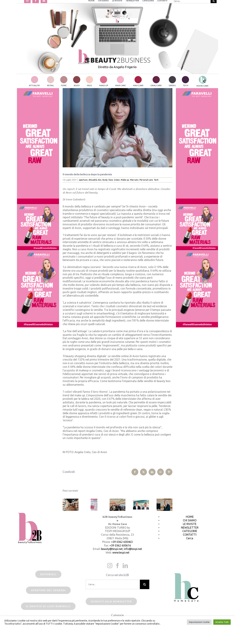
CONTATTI (189, 534)
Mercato (134, 180)
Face (111, 180)
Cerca (189, 538)
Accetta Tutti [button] (222, 622)
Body (105, 180)
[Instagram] (109, 565)
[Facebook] (117, 565)
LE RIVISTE (189, 523)
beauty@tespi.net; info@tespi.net (121, 548)
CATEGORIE (189, 531)
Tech (156, 180)
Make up (125, 180)
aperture (83, 180)
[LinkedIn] (125, 565)
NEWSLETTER (190, 527)
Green (117, 180)
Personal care (146, 180)
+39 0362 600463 (122, 541)
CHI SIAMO (189, 520)
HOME (190, 516)
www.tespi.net (120, 552)
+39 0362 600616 (120, 545)
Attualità (93, 180)
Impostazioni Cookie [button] (199, 622)
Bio (100, 180)
